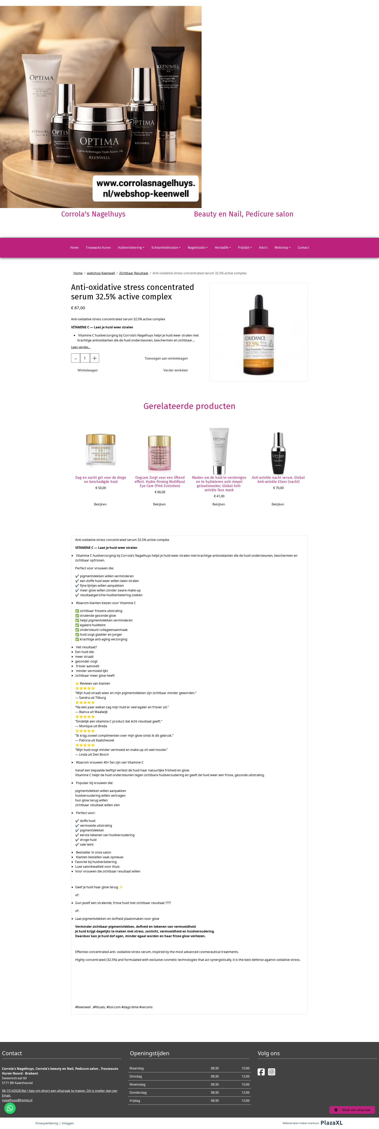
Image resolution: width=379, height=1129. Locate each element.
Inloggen (68, 1123)
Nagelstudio (196, 247)
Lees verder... (80, 347)
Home (74, 247)
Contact (303, 247)
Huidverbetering (130, 247)
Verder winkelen (175, 370)
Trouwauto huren (98, 247)
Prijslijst (244, 247)
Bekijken (100, 504)
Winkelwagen (88, 370)
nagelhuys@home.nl (17, 1100)
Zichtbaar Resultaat (133, 273)
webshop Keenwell (101, 273)
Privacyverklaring (47, 1123)
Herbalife (221, 247)
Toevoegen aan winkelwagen (166, 358)
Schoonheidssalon (164, 247)
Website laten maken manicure (301, 1123)
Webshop (281, 247)
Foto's (263, 247)
